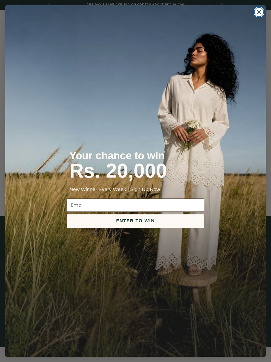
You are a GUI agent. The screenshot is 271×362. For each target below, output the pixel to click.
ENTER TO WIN (135, 220)
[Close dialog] (259, 12)
